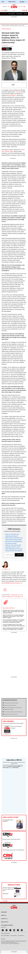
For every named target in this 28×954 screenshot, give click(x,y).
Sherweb (18, 92)
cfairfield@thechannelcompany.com (12, 583)
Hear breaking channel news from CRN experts (13, 849)
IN (6, 6)
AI (20, 594)
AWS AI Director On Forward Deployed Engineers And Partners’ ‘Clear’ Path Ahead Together (13, 616)
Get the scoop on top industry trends (11, 839)
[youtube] (14, 930)
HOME (3, 25)
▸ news (7, 25)
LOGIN (23, 10)
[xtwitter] (10, 930)
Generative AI (18, 596)
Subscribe (5, 893)
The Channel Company (7, 925)
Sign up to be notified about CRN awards (12, 723)
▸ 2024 (19, 25)
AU (8, 6)
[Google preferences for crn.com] (7, 49)
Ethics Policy (4, 921)
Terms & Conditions (5, 935)
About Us (3, 915)
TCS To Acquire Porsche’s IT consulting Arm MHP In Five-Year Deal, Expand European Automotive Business (13, 621)
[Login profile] (26, 10)
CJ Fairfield (5, 45)
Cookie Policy (21, 935)
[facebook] (2, 930)
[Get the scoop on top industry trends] (8, 845)
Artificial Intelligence (7, 596)
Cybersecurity (14, 594)
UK (21, 6)
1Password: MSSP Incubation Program (11, 702)
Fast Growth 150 (11, 13)
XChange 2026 (19, 13)
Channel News (6, 29)
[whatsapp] (21, 930)
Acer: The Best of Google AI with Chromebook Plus (13, 711)
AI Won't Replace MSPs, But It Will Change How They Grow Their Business (14, 625)
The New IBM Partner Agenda (8, 820)
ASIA (4, 6)
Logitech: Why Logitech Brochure (10, 705)
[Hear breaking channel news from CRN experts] (8, 856)
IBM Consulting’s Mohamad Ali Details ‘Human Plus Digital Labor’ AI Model (13, 628)
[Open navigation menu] (2, 10)
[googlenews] (17, 930)
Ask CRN (19, 554)
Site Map (3, 938)
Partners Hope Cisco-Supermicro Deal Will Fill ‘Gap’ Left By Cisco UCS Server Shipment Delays (13, 612)
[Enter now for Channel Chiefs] (8, 734)
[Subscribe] (17, 896)
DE (19, 6)
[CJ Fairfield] (5, 567)
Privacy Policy (14, 935)
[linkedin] (6, 930)
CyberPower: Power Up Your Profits (10, 714)
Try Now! (22, 1)
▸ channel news (13, 25)
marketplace (12, 95)
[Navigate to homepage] (14, 8)
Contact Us (4, 918)
